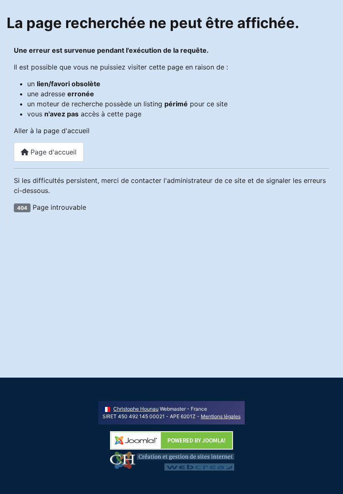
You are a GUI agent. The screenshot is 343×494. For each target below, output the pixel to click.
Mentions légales (221, 416)
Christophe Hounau (136, 409)
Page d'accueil (52, 152)
